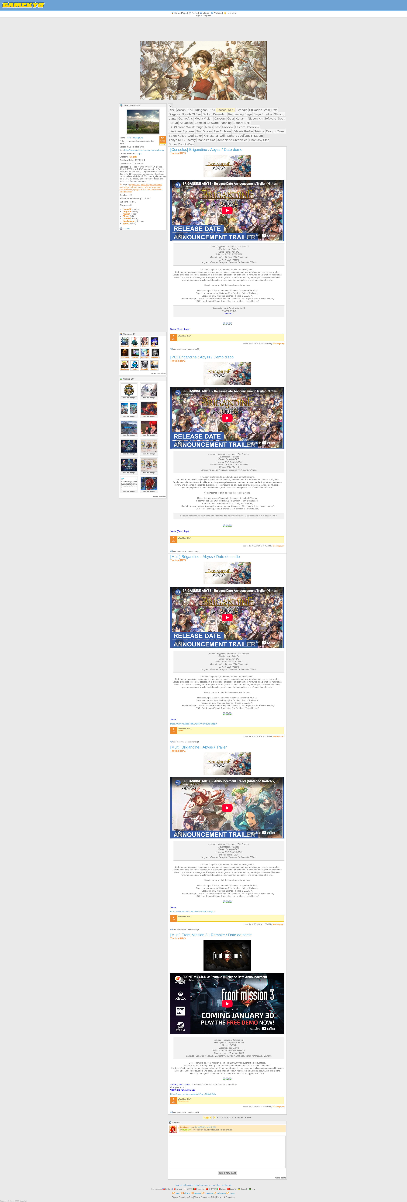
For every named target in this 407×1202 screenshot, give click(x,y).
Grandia (241, 110)
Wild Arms (271, 110)
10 (238, 1117)
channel (126, 228)
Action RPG (185, 110)
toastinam (125, 357)
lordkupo (184, 1127)
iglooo (126, 223)
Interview (253, 127)
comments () (193, 349)
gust (159, 187)
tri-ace (137, 184)
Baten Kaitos (177, 135)
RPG (172, 110)
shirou (145, 346)
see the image (129, 397)
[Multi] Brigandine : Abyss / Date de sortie (205, 556)
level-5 (144, 184)
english (168, 1189)
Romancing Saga (240, 114)
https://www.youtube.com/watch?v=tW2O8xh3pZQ (193, 724)
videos (218, 13)
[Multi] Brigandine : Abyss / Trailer (198, 747)
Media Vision (203, 118)
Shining (279, 114)
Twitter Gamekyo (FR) (204, 1197)
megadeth (155, 357)
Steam (258, 135)
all (170, 105)
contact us (226, 1185)
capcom (151, 184)
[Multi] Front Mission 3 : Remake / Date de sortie (211, 935)
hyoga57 (133, 157)
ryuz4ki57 (145, 357)
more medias (159, 496)
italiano (223, 1189)
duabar (154, 369)
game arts (141, 189)
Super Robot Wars (181, 144)
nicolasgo (125, 369)
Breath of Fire (191, 114)
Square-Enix (241, 122)
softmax (134, 187)
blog (197, 1185)
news (195, 13)
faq (218, 1185)
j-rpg (135, 189)
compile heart (126, 189)
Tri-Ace (259, 131)
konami (158, 184)
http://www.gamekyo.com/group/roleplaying (144, 150)
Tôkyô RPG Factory (182, 140)
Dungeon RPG (205, 110)
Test (218, 127)
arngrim (127, 211)
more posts (280, 1178)
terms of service (207, 1185)
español (233, 1189)
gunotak (127, 218)
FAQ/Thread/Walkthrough (186, 127)
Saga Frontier (263, 114)
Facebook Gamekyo (225, 1197)
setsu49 (144, 369)
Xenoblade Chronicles (232, 140)
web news (221, 1193)
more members (158, 373)
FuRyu (173, 122)
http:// (139, 153)
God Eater (195, 135)
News (209, 127)
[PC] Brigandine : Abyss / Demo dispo (202, 357)
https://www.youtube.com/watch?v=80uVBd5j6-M (192, 911)
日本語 (189, 1189)
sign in (199, 16)
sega (131, 184)
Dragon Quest (275, 131)
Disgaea (174, 114)
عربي (254, 1189)
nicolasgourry (130, 221)
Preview (227, 127)
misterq (154, 346)
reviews (231, 13)
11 (242, 1117)
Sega (281, 118)
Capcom (220, 118)
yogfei (134, 369)
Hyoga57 (186, 1130)
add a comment (179, 349)
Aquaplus (186, 122)
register (207, 16)
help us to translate (184, 1185)
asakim (126, 214)
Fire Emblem (222, 131)
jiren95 (135, 357)
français (178, 1189)
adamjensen (183, 1101)
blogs (206, 13)
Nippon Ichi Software (262, 118)
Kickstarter (211, 135)
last (249, 1117)
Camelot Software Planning (213, 122)
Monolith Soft (206, 140)
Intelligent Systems (181, 131)
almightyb (125, 346)
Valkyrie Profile (243, 131)
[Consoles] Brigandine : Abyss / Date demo (206, 149)
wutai (135, 346)
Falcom (240, 127)
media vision (153, 189)
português (200, 1189)
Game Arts (185, 118)
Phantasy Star (259, 140)
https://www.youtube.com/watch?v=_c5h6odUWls (193, 1094)
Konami (241, 118)
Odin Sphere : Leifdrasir (236, 135)
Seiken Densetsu (214, 114)
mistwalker (124, 187)
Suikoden (255, 110)
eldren (126, 216)
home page (180, 13)
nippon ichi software (147, 187)
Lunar (173, 118)
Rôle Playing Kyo (135, 138)
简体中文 (212, 1189)
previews (209, 1193)
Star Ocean (204, 131)
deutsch (244, 1189)
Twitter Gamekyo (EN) (182, 1197)
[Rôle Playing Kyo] (142, 133)
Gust (230, 118)
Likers (163, 144)
